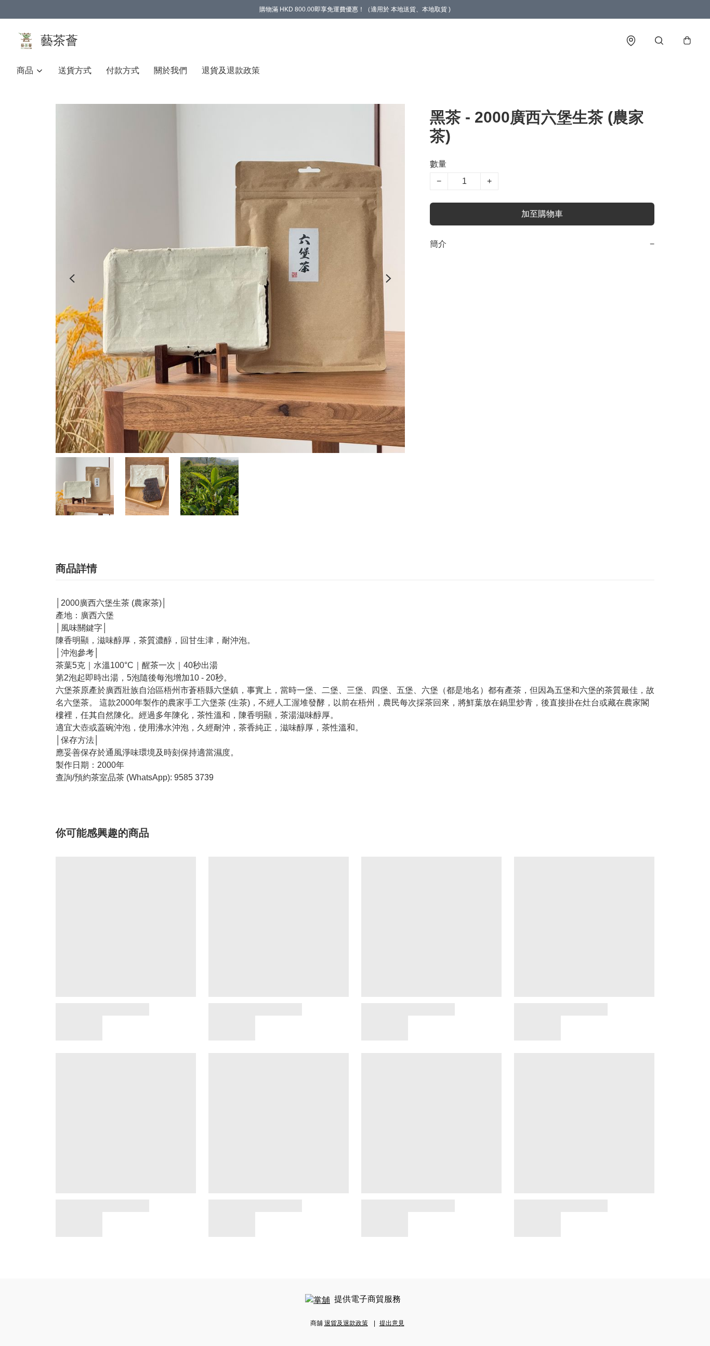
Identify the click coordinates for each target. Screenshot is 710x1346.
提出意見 (391, 1323)
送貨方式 (74, 70)
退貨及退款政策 (231, 70)
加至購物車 (542, 213)
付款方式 (122, 70)
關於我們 (170, 70)
